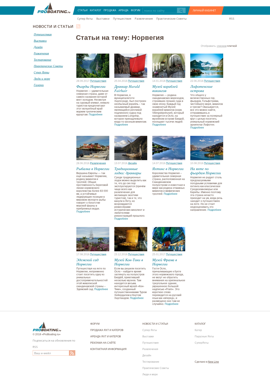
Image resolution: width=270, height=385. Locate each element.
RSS (231, 18)
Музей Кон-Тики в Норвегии (128, 261)
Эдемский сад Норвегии (87, 261)
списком (222, 46)
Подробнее (96, 114)
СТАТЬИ (83, 10)
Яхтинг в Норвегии (168, 168)
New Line (213, 361)
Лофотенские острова (201, 88)
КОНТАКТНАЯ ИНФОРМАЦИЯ (108, 349)
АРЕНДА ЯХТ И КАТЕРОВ (105, 336)
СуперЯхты (202, 342)
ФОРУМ (135, 10)
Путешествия (122, 18)
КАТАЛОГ (95, 10)
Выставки (102, 18)
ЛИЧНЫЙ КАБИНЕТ (204, 10)
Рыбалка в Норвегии (92, 168)
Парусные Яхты (204, 336)
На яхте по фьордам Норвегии (205, 170)
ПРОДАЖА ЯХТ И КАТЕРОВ (106, 330)
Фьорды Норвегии (90, 86)
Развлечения (144, 18)
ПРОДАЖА (110, 10)
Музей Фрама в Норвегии (164, 261)
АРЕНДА (123, 10)
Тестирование (150, 361)
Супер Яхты (85, 18)
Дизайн (132, 163)
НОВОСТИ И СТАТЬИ (155, 323)
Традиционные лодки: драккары (127, 170)
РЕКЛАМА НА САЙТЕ (103, 342)
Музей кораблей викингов (165, 88)
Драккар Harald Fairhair (127, 88)
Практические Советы (171, 18)
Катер (198, 330)
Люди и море (150, 374)
